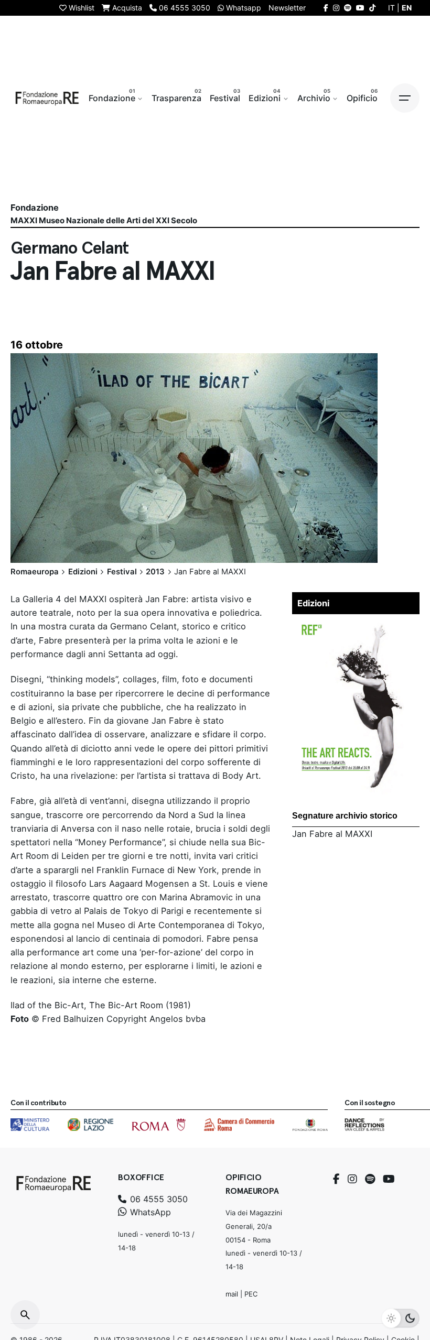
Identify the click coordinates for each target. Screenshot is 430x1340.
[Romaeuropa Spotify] (347, 7)
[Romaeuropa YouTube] (360, 7)
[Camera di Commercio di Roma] (239, 1124)
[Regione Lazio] (90, 1124)
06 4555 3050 (157, 1199)
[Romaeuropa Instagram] (336, 7)
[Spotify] (370, 1179)
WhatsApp (149, 1212)
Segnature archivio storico (344, 815)
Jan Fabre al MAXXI (332, 834)
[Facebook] (336, 1179)
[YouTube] (389, 1179)
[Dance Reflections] (364, 1124)
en (407, 7)
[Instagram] (352, 1179)
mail (231, 1294)
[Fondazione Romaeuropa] (47, 98)
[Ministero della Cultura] (29, 1124)
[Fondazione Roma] (310, 1124)
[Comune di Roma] (159, 1124)
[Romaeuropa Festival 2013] (356, 626)
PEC (250, 1294)
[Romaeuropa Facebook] (326, 7)
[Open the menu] (405, 98)
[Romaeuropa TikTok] (372, 7)
